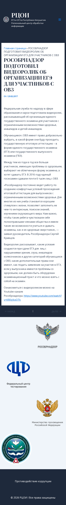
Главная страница (15, 48)
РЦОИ (20, 15)
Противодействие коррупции (33, 481)
